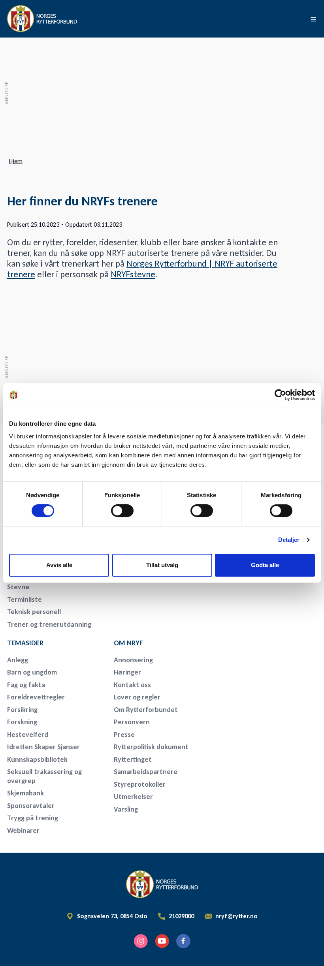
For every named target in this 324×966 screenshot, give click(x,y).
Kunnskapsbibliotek (37, 759)
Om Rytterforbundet (146, 709)
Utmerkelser (133, 796)
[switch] (122, 510)
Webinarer (23, 830)
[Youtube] (162, 941)
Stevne (18, 587)
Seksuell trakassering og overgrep (44, 776)
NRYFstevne (133, 274)
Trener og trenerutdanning (49, 624)
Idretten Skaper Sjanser (43, 746)
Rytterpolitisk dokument (151, 746)
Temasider (25, 643)
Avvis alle (59, 565)
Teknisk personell (34, 611)
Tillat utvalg (162, 565)
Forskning (22, 722)
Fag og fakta (26, 684)
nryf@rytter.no (236, 916)
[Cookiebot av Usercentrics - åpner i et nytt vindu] (280, 395)
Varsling (126, 809)
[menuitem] (55, 587)
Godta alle (265, 565)
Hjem (16, 161)
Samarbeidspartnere (145, 771)
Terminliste (24, 599)
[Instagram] (141, 941)
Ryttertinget (133, 759)
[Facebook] (183, 941)
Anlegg (17, 660)
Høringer (127, 672)
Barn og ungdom (32, 672)
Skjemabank (25, 793)
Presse (124, 734)
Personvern (132, 722)
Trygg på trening (32, 818)
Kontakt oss (132, 684)
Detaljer (289, 539)
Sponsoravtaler (31, 805)
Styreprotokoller (140, 784)
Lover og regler (137, 697)
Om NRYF (128, 643)
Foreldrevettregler (36, 697)
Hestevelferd (27, 734)
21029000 (181, 916)
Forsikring (22, 709)
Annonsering (133, 660)
